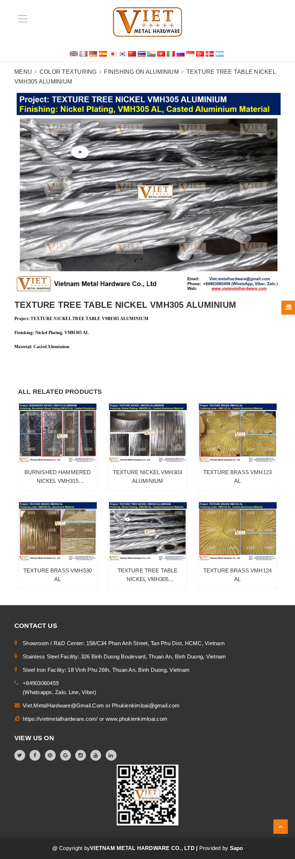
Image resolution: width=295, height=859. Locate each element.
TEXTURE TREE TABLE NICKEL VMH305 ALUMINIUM (148, 579)
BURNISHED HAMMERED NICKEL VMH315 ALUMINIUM (57, 481)
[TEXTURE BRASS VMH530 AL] (57, 531)
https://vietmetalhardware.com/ (61, 719)
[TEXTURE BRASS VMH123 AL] (237, 432)
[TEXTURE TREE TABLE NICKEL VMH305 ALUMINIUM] (147, 531)
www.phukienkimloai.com (137, 719)
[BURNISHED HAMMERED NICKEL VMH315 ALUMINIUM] (57, 432)
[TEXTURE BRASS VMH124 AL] (237, 531)
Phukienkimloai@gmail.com (146, 705)
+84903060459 (41, 683)
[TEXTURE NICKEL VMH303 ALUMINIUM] (147, 432)
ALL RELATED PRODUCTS (60, 391)
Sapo (236, 848)
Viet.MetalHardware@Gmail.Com (64, 705)
